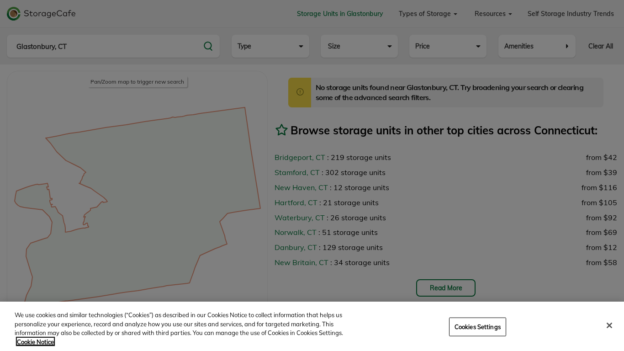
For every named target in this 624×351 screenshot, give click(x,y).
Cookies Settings (478, 326)
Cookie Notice (35, 341)
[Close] (609, 325)
